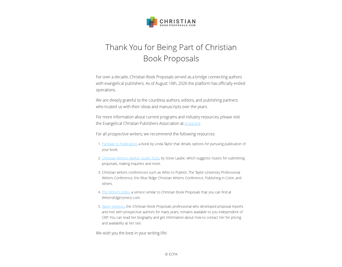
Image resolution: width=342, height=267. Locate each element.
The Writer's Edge (115, 192)
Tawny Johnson (113, 206)
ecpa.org (192, 123)
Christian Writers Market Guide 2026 (130, 158)
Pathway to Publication (119, 143)
